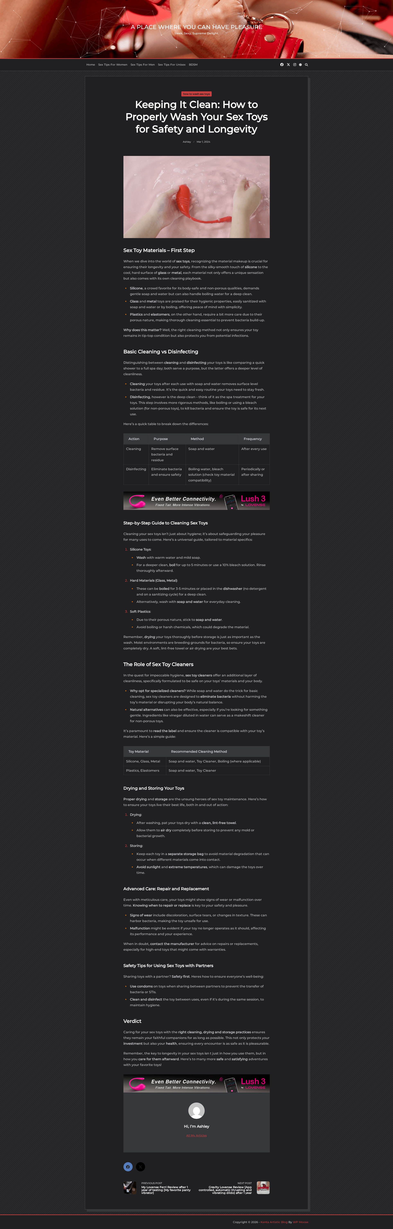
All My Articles (196, 1135)
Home (90, 64)
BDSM (193, 64)
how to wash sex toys (196, 93)
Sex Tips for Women (112, 64)
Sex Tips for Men (143, 64)
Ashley (187, 141)
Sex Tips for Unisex (172, 64)
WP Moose (300, 1222)
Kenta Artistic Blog (274, 1222)
